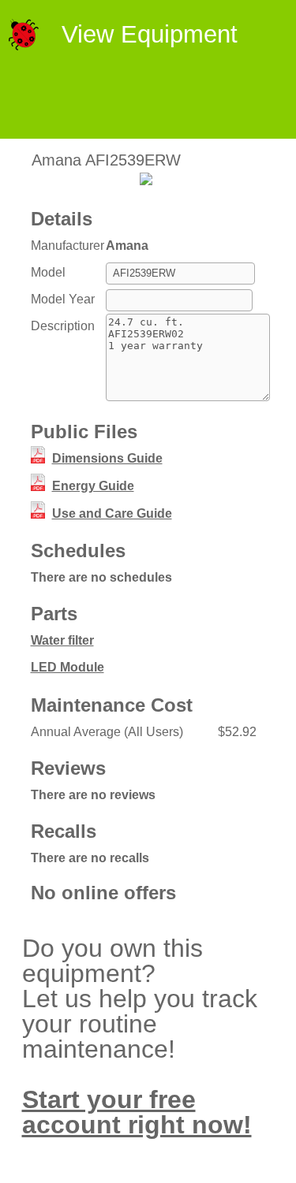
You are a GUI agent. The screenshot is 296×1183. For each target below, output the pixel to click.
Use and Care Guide (112, 513)
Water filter (62, 640)
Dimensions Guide (107, 458)
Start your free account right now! (137, 1112)
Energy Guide (93, 486)
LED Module (67, 667)
